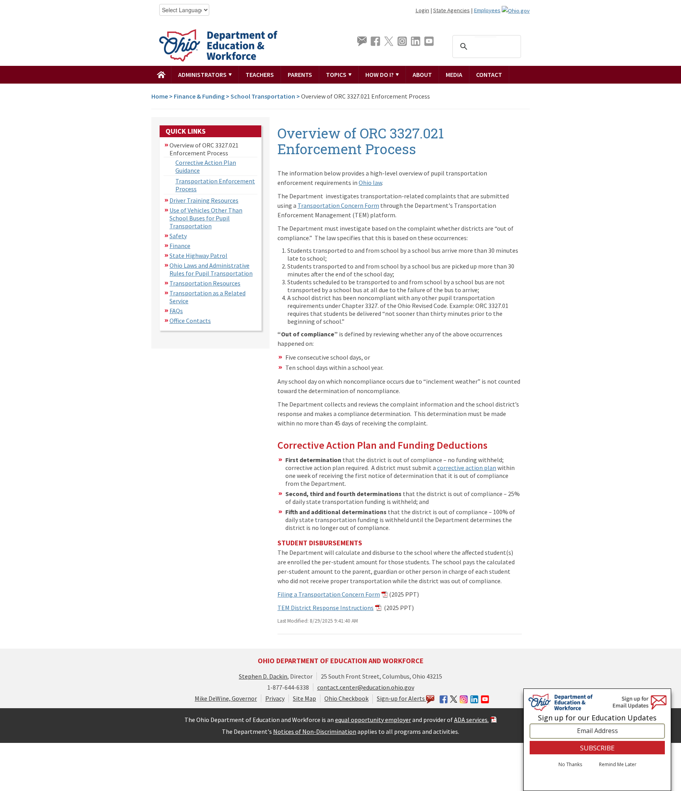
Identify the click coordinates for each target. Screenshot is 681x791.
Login (422, 10)
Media (454, 74)
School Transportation (263, 96)
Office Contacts (190, 321)
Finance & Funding (199, 96)
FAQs (176, 311)
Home (159, 96)
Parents (300, 74)
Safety (178, 236)
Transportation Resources (204, 283)
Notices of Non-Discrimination (314, 731)
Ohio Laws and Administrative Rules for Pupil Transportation (211, 269)
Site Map (304, 698)
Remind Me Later (617, 764)
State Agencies (451, 10)
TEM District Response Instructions (325, 608)
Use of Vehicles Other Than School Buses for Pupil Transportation (205, 218)
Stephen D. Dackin (263, 676)
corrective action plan (466, 468)
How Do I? (380, 74)
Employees (487, 10)
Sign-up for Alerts (401, 698)
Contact (489, 74)
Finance (179, 246)
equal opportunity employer (373, 720)
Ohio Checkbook (346, 698)
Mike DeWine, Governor (226, 698)
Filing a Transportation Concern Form (328, 594)
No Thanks (570, 764)
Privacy (275, 698)
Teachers (260, 74)
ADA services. (471, 720)
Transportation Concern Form (338, 205)
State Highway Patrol (198, 255)
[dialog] (597, 739)
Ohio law (370, 183)
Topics (337, 74)
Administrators (203, 74)
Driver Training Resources (203, 200)
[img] (161, 74)
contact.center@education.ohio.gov (365, 687)
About (422, 74)
